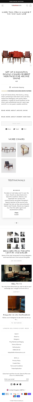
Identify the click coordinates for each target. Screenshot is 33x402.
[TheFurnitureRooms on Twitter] (17, 384)
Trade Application (16, 368)
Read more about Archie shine (14, 110)
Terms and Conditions (16, 366)
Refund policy (16, 347)
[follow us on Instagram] (16, 304)
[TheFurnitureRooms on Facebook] (14, 384)
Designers (16, 339)
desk (7, 193)
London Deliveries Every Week (16, 328)
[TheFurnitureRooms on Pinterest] (20, 384)
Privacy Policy (16, 360)
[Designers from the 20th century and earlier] (16, 240)
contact (16, 291)
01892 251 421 (16, 350)
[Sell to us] (16, 273)
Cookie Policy (16, 363)
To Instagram (16, 322)
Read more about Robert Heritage (16, 116)
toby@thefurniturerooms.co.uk (16, 352)
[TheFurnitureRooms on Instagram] (11, 384)
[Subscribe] (27, 379)
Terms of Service (16, 344)
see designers (16, 260)
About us (16, 336)
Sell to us (16, 358)
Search (16, 334)
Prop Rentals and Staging (16, 342)
